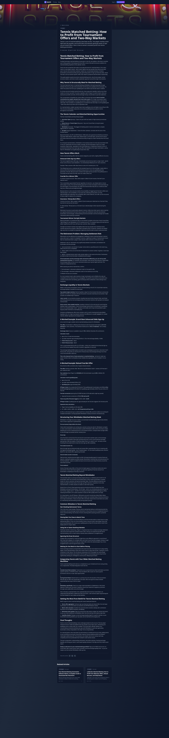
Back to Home (65, 25)
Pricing (55, 2)
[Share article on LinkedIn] (72, 656)
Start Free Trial (120, 2)
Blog (59, 2)
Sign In (114, 2)
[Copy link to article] (75, 656)
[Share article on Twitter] (70, 656)
